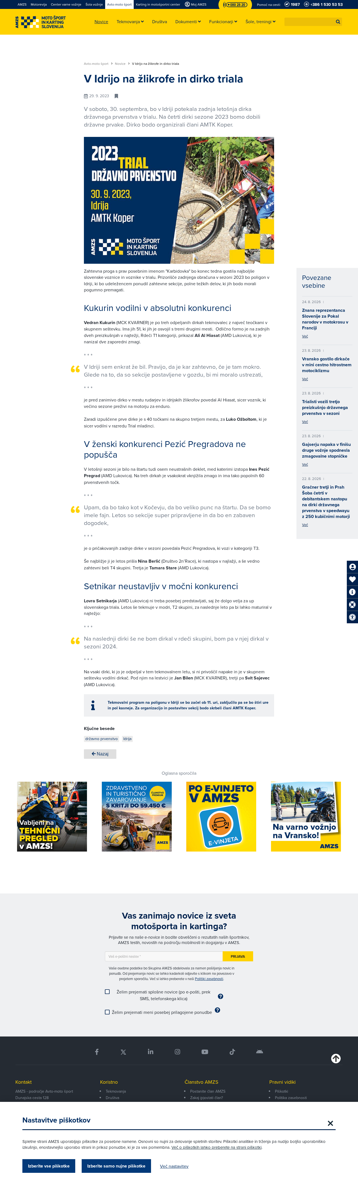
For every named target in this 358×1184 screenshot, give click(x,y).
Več (305, 336)
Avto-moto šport (96, 64)
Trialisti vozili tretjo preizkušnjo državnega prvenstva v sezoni (325, 407)
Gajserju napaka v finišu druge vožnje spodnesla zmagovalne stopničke (326, 450)
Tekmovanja (116, 1091)
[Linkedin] (150, 1052)
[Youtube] (205, 1052)
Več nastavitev (174, 1166)
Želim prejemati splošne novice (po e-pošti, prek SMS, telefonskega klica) (163, 995)
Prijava (238, 956)
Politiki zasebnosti (209, 978)
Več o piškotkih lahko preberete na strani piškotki (216, 1147)
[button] (338, 22)
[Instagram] (177, 1052)
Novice (120, 64)
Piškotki (281, 1091)
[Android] (259, 1052)
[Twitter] (123, 1052)
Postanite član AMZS (207, 1091)
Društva (112, 1097)
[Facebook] (97, 1052)
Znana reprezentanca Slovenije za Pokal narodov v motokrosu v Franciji (325, 319)
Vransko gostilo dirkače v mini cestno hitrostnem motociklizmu (327, 365)
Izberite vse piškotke (49, 1166)
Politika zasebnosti (291, 1097)
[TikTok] (232, 1052)
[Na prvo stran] (40, 21)
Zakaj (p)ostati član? (206, 1097)
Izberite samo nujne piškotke (116, 1166)
